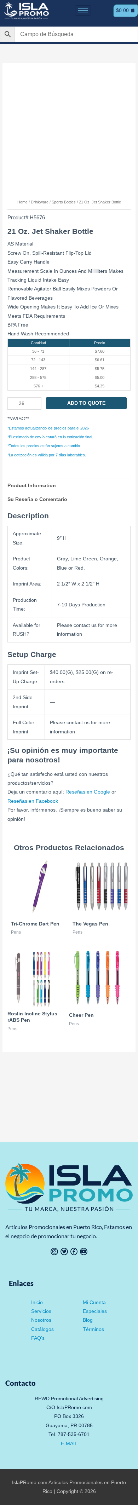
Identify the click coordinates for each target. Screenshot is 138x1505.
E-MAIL (69, 1443)
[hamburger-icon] (83, 10)
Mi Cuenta (94, 1302)
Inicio (37, 1302)
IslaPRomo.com (30, 1482)
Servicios (41, 1311)
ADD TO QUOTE (86, 403)
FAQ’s (38, 1338)
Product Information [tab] (31, 485)
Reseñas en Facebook (32, 801)
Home (22, 202)
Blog (88, 1320)
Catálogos (42, 1329)
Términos (93, 1329)
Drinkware (39, 202)
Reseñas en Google (87, 792)
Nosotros (41, 1320)
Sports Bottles (64, 202)
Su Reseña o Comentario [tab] (37, 499)
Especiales (95, 1311)
